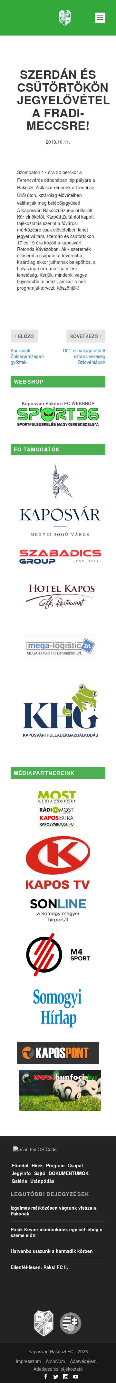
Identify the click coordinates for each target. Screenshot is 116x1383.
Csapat (75, 1165)
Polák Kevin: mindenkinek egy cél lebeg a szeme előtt (56, 1232)
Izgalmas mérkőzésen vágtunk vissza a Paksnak (53, 1210)
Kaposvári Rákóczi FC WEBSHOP (58, 403)
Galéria (19, 1181)
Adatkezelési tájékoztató (58, 1369)
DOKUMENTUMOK (69, 1173)
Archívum (55, 1361)
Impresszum (28, 1361)
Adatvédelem (83, 1361)
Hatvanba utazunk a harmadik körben (52, 1251)
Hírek (37, 1165)
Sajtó (39, 1173)
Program (55, 1165)
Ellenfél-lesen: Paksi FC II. (39, 1267)
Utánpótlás (42, 1181)
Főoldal (20, 1165)
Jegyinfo (21, 1173)
